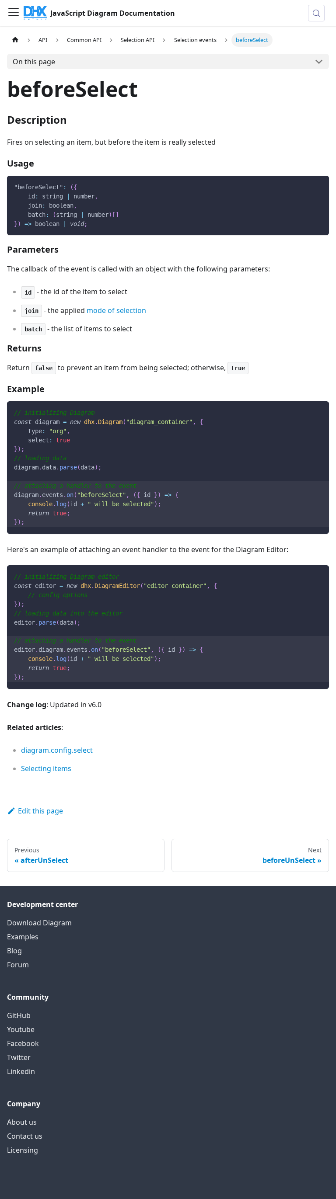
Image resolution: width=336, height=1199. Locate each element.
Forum (18, 965)
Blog (14, 951)
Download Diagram (39, 923)
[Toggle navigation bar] (13, 13)
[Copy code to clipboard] (318, 186)
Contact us (24, 1136)
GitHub (19, 1015)
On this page (34, 61)
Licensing (22, 1150)
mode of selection (116, 310)
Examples (22, 937)
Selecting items (46, 768)
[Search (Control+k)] (316, 13)
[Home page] (15, 40)
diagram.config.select (57, 750)
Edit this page (40, 811)
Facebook (23, 1043)
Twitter (19, 1057)
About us (22, 1122)
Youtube (21, 1029)
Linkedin (21, 1071)
